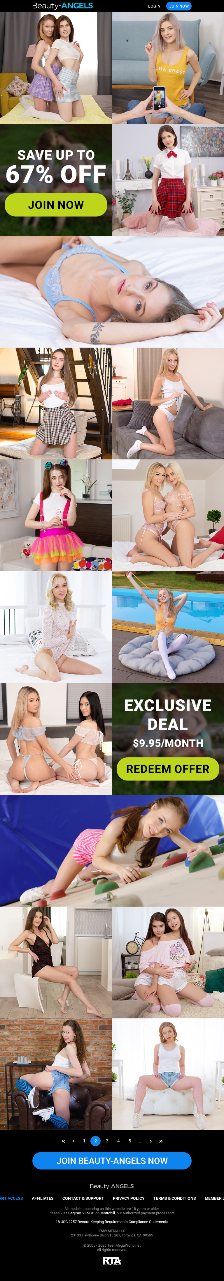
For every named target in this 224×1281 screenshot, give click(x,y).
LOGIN (154, 6)
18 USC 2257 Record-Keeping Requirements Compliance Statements (112, 1222)
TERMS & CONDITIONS (174, 1198)
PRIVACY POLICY (129, 1198)
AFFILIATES (43, 1198)
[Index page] (62, 6)
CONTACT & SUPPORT (83, 1198)
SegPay (74, 1213)
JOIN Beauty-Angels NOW (112, 1161)
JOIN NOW (179, 6)
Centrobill (107, 1213)
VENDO (88, 1213)
